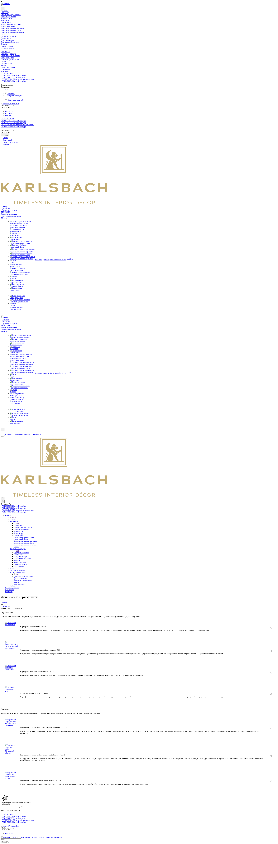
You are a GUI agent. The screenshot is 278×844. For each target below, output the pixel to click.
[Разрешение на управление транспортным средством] (10, 725)
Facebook (8, 113)
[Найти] (2, 8)
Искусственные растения (23, 576)
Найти (4, 842)
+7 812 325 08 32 (7, 73)
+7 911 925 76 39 (13, 77)
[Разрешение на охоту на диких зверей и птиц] (10, 778)
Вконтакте (9, 111)
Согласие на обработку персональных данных (20, 837)
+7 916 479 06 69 (13, 81)
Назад (14, 517)
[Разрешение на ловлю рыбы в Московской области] (10, 753)
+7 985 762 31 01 (17, 79)
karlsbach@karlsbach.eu (10, 104)
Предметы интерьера (21, 553)
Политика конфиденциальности (50, 837)
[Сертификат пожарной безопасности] (10, 670)
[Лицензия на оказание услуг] (10, 691)
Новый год (18, 525)
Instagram (8, 115)
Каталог (13, 519)
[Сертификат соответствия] (10, 625)
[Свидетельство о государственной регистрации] (11, 648)
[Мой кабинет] (2, 432)
